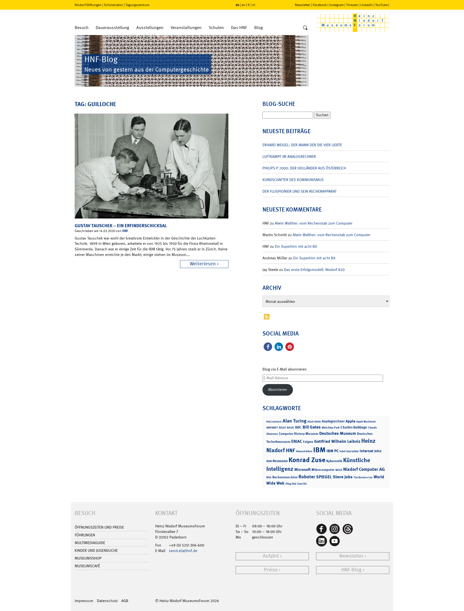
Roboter (306, 476)
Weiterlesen (203, 264)
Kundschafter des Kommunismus (293, 179)
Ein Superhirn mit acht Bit (296, 246)
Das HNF (239, 27)
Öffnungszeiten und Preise (99, 527)
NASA (338, 470)
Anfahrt (271, 556)
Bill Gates (312, 427)
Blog (258, 27)
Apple (350, 421)
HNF (125, 230)
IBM (319, 449)
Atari (282, 427)
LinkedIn (366, 5)
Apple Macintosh (366, 421)
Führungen (85, 535)
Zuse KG (302, 484)
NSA (268, 477)
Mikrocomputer (323, 469)
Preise (271, 570)
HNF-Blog (351, 570)
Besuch (81, 27)
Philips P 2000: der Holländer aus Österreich (304, 168)
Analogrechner (333, 421)
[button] (268, 346)
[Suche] (305, 28)
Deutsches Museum (337, 433)
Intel (342, 451)
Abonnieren (277, 389)
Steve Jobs (343, 477)
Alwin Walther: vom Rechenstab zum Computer (313, 223)
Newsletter (302, 5)
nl (253, 5)
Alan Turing (294, 421)
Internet (366, 450)
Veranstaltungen (186, 27)
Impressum (84, 600)
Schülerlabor (113, 5)
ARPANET (272, 427)
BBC (298, 427)
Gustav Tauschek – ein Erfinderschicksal (121, 226)
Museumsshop (88, 558)
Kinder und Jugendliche (96, 550)
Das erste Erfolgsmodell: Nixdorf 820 (314, 269)
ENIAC (296, 441)
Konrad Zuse (307, 459)
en (243, 5)
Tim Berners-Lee (363, 477)
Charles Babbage (354, 427)
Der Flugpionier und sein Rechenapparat (299, 191)
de (237, 4)
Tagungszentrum (137, 5)
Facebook (320, 5)
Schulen (216, 27)
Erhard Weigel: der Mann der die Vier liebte (302, 144)
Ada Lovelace (274, 421)
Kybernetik (334, 460)
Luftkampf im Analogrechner (289, 156)
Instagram (336, 5)
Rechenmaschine (284, 477)
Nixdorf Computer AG (364, 469)
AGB (124, 600)
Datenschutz (107, 600)
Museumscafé (87, 565)
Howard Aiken (304, 451)
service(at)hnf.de (183, 550)
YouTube (381, 5)
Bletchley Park (331, 427)
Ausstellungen (149, 27)
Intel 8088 (352, 451)
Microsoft (302, 469)
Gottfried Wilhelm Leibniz (337, 441)
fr (249, 5)
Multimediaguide (90, 542)
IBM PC (332, 450)
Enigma (308, 442)
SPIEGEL (324, 477)
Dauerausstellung (112, 27)
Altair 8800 (314, 421)
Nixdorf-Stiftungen (88, 5)
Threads (352, 5)
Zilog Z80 (290, 484)
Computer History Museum (298, 433)
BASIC (290, 427)
